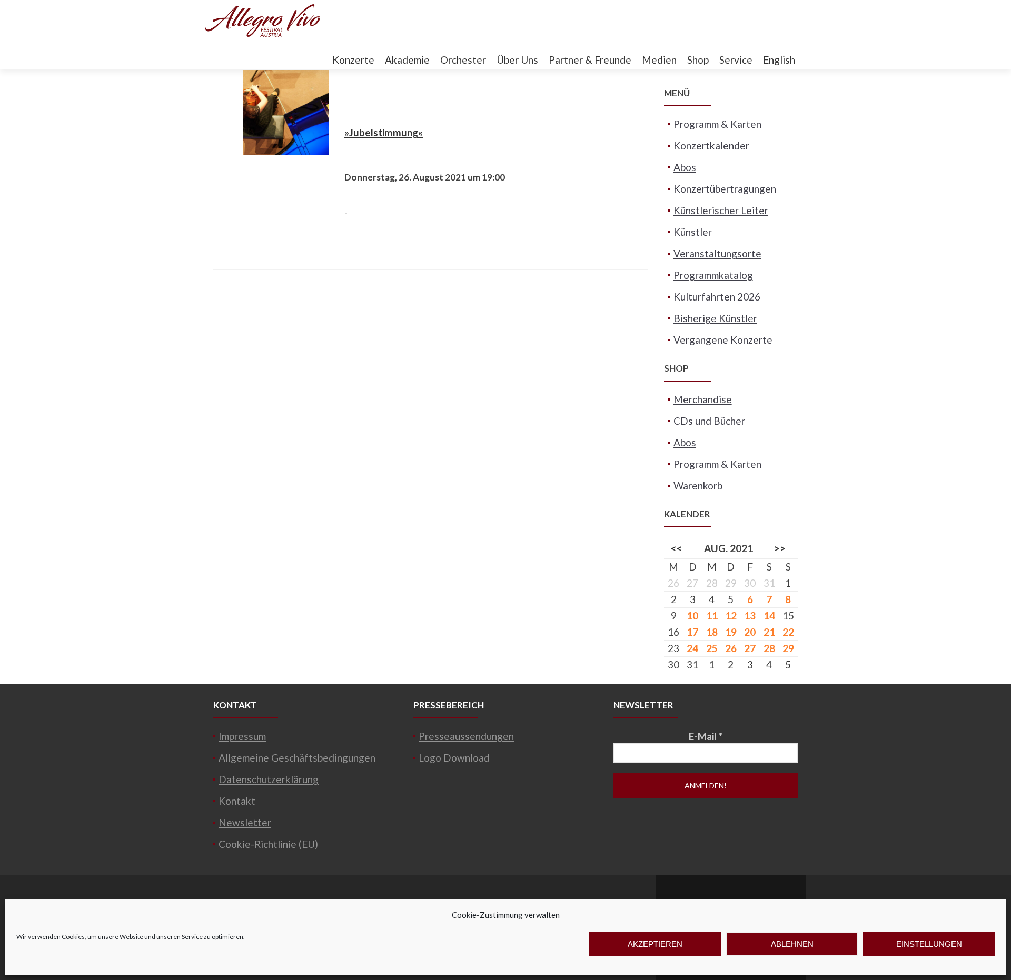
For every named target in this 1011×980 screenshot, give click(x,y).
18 (712, 632)
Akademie (407, 60)
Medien (659, 60)
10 (692, 615)
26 (731, 648)
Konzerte (353, 60)
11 (712, 615)
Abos (684, 167)
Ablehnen (792, 943)
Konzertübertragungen (724, 189)
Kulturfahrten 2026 (716, 297)
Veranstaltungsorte (717, 253)
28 (769, 648)
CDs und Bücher (709, 421)
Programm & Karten (717, 124)
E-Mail (705, 736)
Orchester (463, 60)
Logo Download (454, 758)
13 (750, 615)
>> (780, 548)
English (779, 60)
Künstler (692, 232)
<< (676, 548)
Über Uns (517, 60)
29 (788, 648)
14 (769, 615)
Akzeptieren (655, 943)
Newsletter (245, 822)
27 (750, 648)
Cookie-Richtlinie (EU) (268, 844)
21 (769, 632)
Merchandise (702, 399)
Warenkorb (697, 485)
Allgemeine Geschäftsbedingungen (297, 758)
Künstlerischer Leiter (720, 210)
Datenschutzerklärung (269, 779)
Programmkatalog (713, 275)
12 (731, 615)
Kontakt (237, 801)
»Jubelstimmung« (383, 132)
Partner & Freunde (590, 60)
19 (731, 632)
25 (712, 648)
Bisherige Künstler (715, 318)
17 (692, 632)
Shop (698, 60)
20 (750, 632)
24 (692, 648)
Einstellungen (929, 943)
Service (735, 60)
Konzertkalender (711, 145)
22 (788, 632)
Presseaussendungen (466, 736)
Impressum (242, 736)
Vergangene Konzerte (722, 340)
